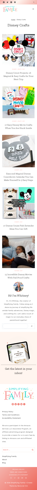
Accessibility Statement (11, 418)
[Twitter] (7, 2)
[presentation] (18, 50)
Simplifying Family (9, 456)
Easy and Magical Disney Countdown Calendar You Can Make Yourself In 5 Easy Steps (18, 176)
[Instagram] (11, 2)
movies (16, 270)
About (4, 460)
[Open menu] (33, 9)
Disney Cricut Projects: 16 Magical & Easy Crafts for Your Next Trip (19, 76)
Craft (19, 69)
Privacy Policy (7, 412)
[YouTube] (22, 477)
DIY (24, 69)
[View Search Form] (34, 2)
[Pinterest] (15, 2)
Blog (4, 463)
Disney (14, 69)
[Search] (31, 326)
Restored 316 (22, 486)
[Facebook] (3, 2)
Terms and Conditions (10, 415)
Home (13, 19)
